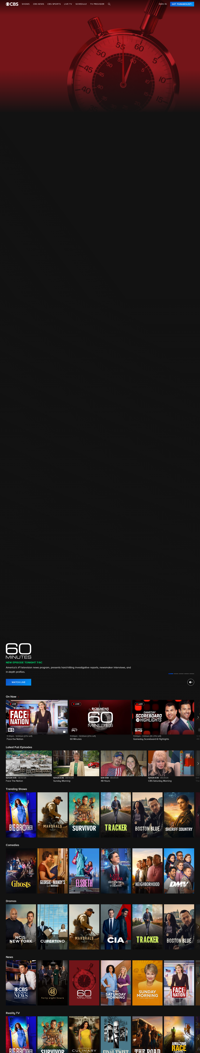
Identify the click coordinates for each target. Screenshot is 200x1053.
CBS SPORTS (54, 4)
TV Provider (97, 4)
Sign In (163, 4)
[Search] (109, 4)
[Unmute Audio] (190, 682)
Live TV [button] (68, 4)
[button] (37, 722)
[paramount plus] (12, 4)
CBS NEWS (38, 4)
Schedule (81, 4)
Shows (26, 4)
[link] (182, 4)
